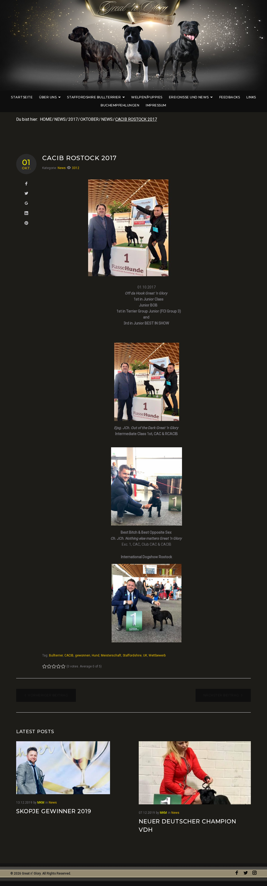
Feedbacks (229, 97)
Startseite (22, 97)
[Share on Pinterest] (26, 223)
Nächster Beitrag (221, 695)
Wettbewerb (157, 655)
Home (46, 119)
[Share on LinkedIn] (26, 213)
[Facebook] (237, 872)
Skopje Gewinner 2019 (53, 811)
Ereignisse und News (189, 97)
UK (145, 655)
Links (251, 97)
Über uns (48, 97)
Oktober (89, 119)
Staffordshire (132, 655)
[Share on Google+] (26, 203)
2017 (73, 119)
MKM (40, 802)
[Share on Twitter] (26, 193)
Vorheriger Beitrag (48, 695)
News (60, 119)
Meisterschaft (111, 655)
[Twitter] (246, 872)
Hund (95, 655)
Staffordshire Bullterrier (94, 97)
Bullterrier (56, 655)
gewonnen (82, 655)
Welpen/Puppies (146, 97)
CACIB (69, 655)
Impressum (156, 105)
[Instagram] (254, 872)
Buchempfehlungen (120, 105)
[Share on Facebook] (26, 184)
